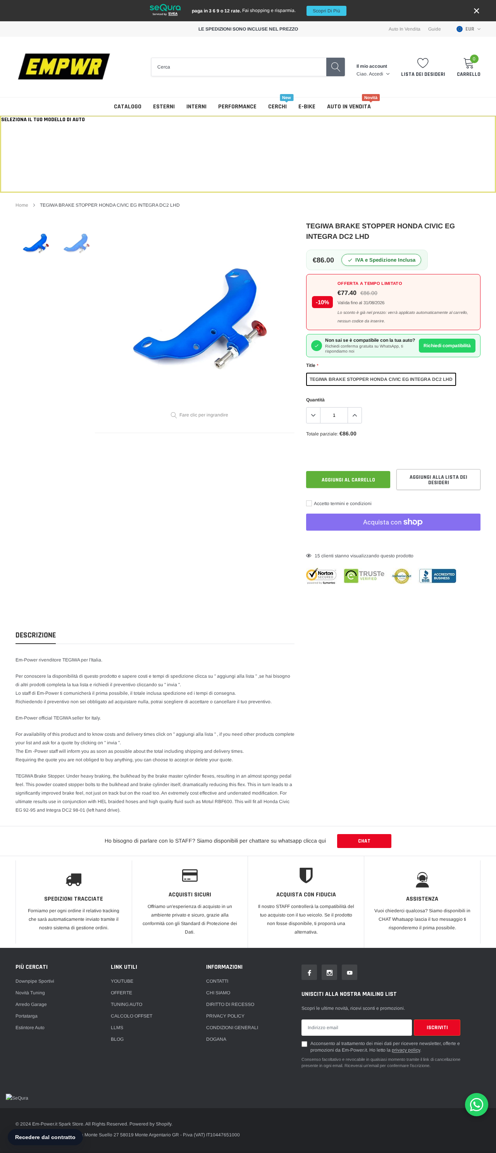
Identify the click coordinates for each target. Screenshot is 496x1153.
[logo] (64, 67)
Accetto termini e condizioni (342, 503)
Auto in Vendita (404, 29)
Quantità (315, 400)
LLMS (117, 1027)
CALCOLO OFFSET (131, 1016)
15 (317, 556)
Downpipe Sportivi (35, 981)
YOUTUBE (122, 981)
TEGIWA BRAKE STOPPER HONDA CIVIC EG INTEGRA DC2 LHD (381, 379)
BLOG (117, 1039)
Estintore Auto (30, 1027)
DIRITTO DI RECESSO (230, 1004)
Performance (237, 107)
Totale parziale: (322, 434)
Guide (434, 29)
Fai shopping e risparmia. (266, 11)
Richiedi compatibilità (447, 345)
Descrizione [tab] (36, 635)
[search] (335, 67)
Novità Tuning (30, 992)
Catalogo (127, 107)
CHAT (364, 841)
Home (22, 205)
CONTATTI (217, 981)
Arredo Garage (31, 1004)
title (312, 365)
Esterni (164, 107)
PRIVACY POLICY (225, 1016)
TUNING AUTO (126, 1004)
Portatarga (27, 1016)
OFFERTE (121, 992)
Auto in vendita (349, 107)
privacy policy (406, 1050)
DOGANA (216, 1039)
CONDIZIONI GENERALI (232, 1027)
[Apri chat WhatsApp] (476, 1104)
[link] (35, 243)
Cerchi (277, 107)
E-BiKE (306, 107)
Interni (196, 107)
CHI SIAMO (218, 992)
